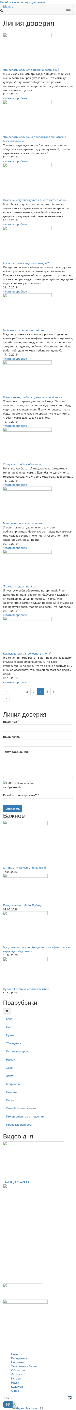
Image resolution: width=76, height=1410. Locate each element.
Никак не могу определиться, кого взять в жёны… (36, 200)
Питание (11, 1092)
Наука (15, 1382)
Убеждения (13, 1043)
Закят (9, 1076)
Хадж (9, 1067)
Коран (10, 1019)
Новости (16, 1354)
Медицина (13, 1084)
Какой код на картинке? (21, 795)
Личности (17, 1374)
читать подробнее (15, 98)
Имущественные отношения (25, 1116)
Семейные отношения (21, 1108)
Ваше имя (11, 721)
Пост (9, 1027)
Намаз (10, 1059)
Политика (17, 1362)
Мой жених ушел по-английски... (24, 330)
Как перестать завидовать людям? (26, 263)
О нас (15, 1390)
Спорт (10, 1100)
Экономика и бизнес (24, 1366)
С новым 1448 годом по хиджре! (24, 867)
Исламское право (17, 1051)
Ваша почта (12, 736)
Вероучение (19, 1358)
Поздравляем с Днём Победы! (23, 905)
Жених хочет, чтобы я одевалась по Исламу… (34, 397)
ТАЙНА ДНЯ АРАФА (16, 1182)
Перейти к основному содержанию (23, 2)
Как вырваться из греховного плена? (27, 653)
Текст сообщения (16, 752)
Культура (17, 1386)
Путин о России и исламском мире (26, 989)
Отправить (13, 808)
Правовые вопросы (19, 1124)
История (16, 1378)
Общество (18, 1370)
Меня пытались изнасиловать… (24, 523)
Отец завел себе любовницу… (23, 464)
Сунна (10, 1035)
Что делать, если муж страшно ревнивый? (31, 70)
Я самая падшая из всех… (21, 586)
